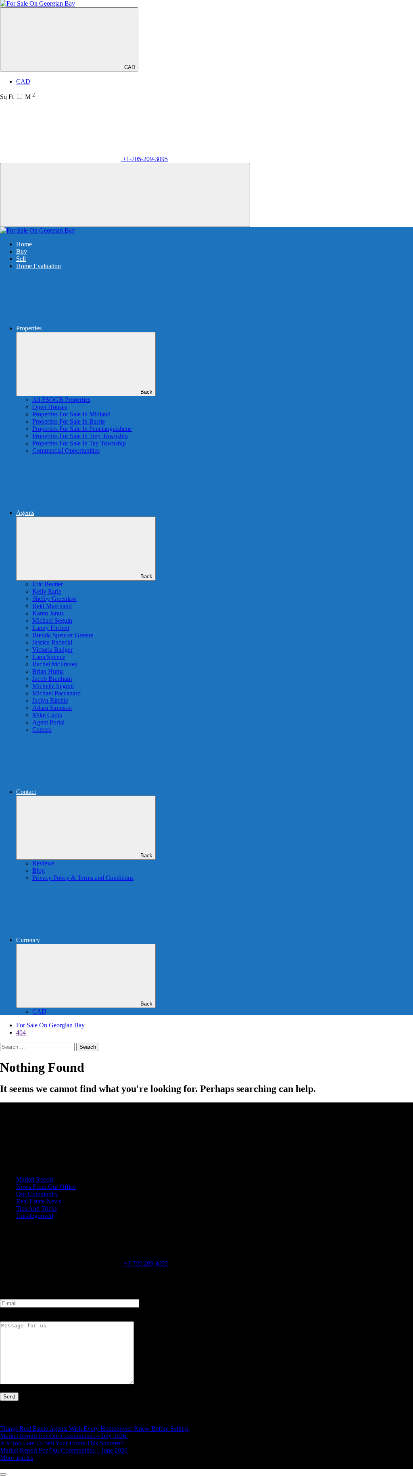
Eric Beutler (47, 584)
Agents (25, 512)
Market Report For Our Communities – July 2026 (64, 1435)
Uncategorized (34, 1215)
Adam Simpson (52, 707)
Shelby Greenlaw (54, 598)
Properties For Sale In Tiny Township (80, 436)
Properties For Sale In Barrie (68, 421)
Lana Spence (48, 656)
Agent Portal (48, 722)
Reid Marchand (52, 606)
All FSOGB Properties (61, 399)
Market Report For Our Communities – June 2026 (64, 1450)
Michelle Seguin (53, 685)
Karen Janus (48, 613)
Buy (21, 251)
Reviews (43, 863)
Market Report (34, 1179)
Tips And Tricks (36, 1208)
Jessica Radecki (52, 642)
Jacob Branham (52, 678)
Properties (29, 328)
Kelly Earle (46, 591)
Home (24, 244)
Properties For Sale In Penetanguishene (82, 428)
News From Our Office (46, 1186)
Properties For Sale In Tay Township (79, 443)
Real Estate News (38, 1201)
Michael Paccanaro (56, 693)
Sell (21, 258)
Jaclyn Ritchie (50, 700)
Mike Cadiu (47, 715)
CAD (129, 67)
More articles (16, 1457)
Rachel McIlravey (55, 664)
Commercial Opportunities (66, 450)
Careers (42, 729)
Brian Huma (48, 671)
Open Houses (49, 406)
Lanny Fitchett (50, 627)
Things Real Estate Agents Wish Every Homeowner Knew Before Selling (95, 1428)
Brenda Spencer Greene (62, 635)
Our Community (37, 1193)
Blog (38, 870)
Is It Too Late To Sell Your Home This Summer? (62, 1443)
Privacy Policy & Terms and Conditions (82, 877)
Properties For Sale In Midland (71, 414)
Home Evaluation (38, 265)
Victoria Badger (52, 649)
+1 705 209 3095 (145, 1263)
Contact (26, 791)
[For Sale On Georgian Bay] (37, 3)
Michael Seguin (52, 620)
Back (146, 392)
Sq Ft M (17, 96)
